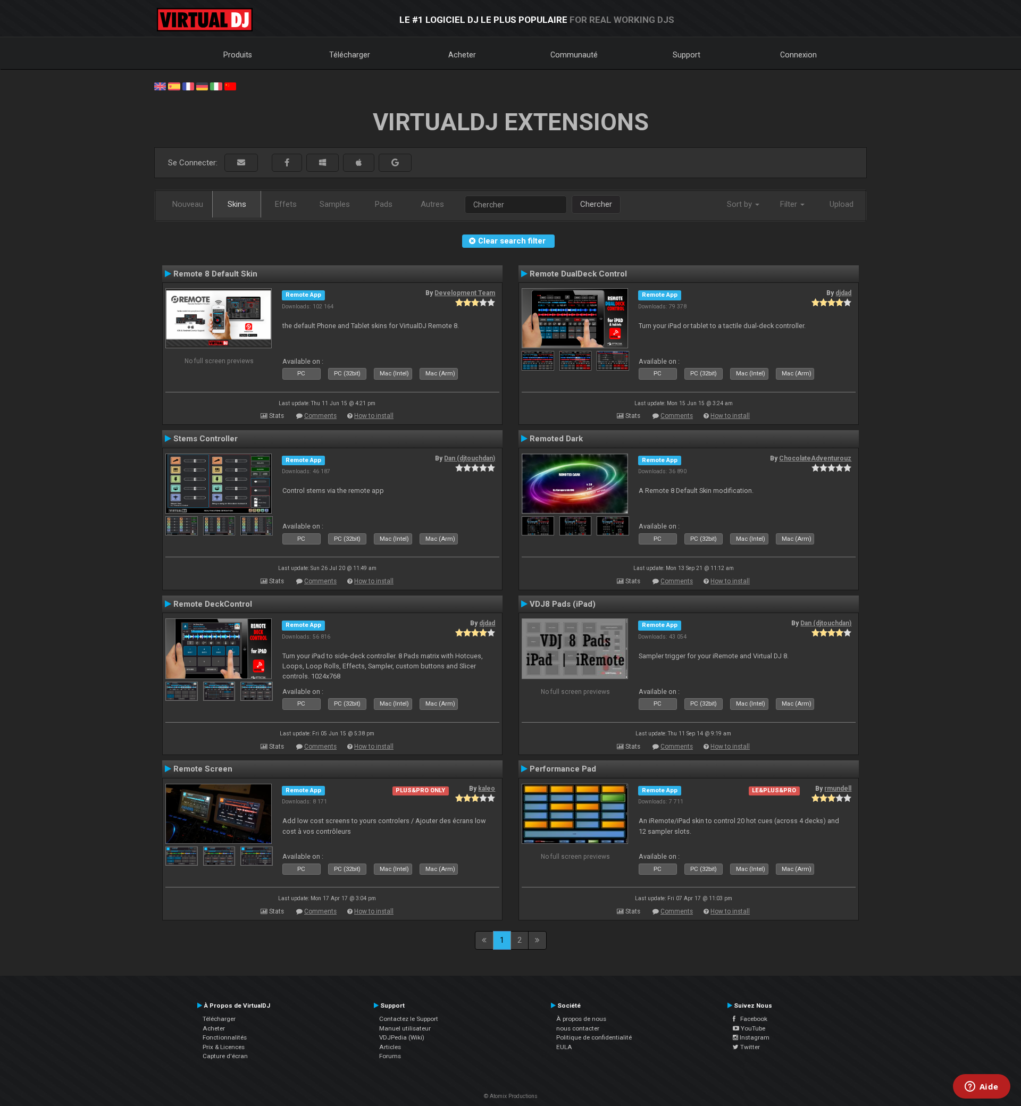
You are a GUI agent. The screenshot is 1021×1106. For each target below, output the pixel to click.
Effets (286, 204)
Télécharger (349, 55)
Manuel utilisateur (405, 1028)
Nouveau (187, 204)
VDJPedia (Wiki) (401, 1037)
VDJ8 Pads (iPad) (563, 604)
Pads (383, 204)
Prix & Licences (224, 1047)
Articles (390, 1047)
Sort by (740, 204)
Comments (320, 416)
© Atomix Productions (511, 1096)
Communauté (574, 55)
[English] (160, 85)
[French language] (188, 85)
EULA (564, 1047)
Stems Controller (205, 438)
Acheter (462, 55)
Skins (237, 204)
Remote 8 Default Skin (215, 274)
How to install (374, 416)
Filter (789, 204)
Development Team (464, 293)
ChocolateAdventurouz (815, 458)
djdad (843, 293)
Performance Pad (563, 769)
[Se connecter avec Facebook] (287, 163)
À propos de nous (581, 1019)
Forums (390, 1056)
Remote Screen (202, 769)
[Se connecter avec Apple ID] (358, 163)
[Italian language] (216, 85)
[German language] (202, 85)
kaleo (486, 788)
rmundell (837, 788)
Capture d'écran (225, 1056)
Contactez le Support (408, 1019)
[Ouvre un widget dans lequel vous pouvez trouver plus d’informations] (981, 1087)
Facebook (751, 1019)
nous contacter (577, 1028)
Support (686, 55)
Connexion (798, 55)
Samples (335, 204)
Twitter (749, 1047)
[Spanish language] (174, 85)
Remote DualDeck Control (578, 274)
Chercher (596, 204)
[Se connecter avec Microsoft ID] (322, 163)
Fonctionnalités (225, 1037)
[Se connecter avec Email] (241, 163)
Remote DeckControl (212, 604)
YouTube (752, 1028)
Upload (841, 204)
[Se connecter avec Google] (395, 163)
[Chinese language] (230, 85)
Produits (237, 55)
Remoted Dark (556, 438)
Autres (432, 204)
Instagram (753, 1037)
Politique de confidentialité (594, 1037)
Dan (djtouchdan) (469, 458)
